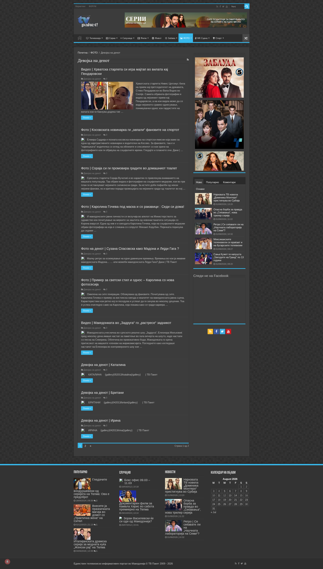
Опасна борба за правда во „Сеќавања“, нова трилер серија (227, 212)
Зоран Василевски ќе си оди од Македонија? (136, 520)
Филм (144, 38)
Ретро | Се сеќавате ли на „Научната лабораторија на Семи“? (228, 227)
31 (213, 508)
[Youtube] (226, 7)
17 (213, 499)
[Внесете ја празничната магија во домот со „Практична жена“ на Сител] (82, 510)
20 (230, 499)
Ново (199, 182)
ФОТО (186, 38)
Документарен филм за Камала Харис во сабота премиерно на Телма (136, 506)
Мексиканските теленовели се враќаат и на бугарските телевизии (227, 242)
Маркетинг (80, 6)
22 (241, 499)
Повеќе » (87, 117)
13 (230, 495)
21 (235, 499)
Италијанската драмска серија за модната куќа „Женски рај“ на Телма (90, 544)
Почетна (82, 52)
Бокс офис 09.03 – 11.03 (137, 481)
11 (219, 495)
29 (241, 504)
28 (235, 504)
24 (213, 504)
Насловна (79, 37)
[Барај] (246, 6)
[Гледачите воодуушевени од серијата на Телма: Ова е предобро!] (82, 483)
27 (230, 504)
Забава (171, 38)
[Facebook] (220, 7)
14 (235, 495)
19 (224, 499)
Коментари (229, 182)
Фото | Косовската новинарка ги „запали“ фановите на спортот (130, 130)
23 (246, 499)
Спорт (219, 38)
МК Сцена (202, 38)
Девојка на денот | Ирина (100, 420)
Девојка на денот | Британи (102, 392)
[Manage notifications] (7, 561)
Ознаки (200, 188)
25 (219, 504)
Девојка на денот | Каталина (103, 365)
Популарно (212, 182)
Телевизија (95, 38)
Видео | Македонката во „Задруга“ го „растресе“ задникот (126, 323)
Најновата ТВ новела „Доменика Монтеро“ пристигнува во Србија (226, 197)
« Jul (213, 512)
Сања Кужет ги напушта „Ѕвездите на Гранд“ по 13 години (228, 257)
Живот (158, 38)
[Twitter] (223, 7)
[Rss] (217, 7)
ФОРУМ (92, 6)
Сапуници (127, 38)
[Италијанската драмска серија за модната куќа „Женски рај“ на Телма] (82, 534)
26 (224, 504)
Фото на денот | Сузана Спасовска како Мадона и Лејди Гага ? (130, 248)
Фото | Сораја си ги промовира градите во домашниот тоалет (129, 168)
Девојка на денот (92, 79)
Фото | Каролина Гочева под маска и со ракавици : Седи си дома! (132, 206)
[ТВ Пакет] (88, 21)
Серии (112, 38)
